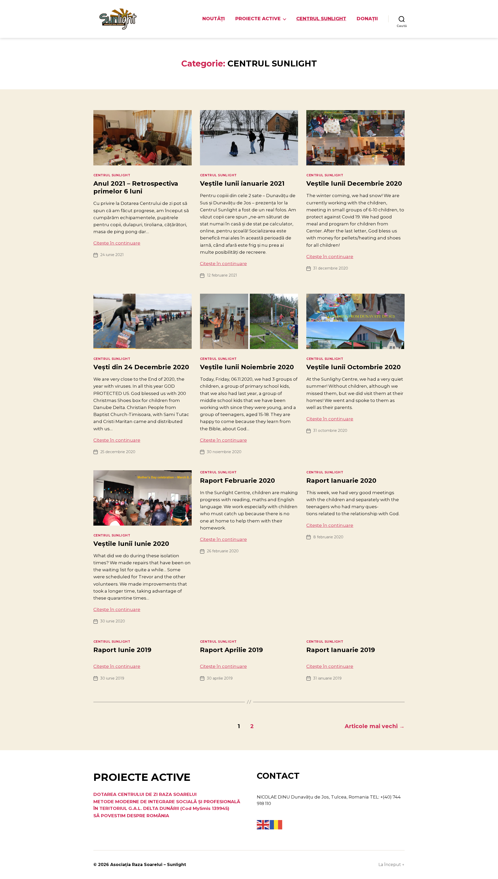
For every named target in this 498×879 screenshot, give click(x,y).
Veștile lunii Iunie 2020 (131, 543)
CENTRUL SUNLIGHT (321, 19)
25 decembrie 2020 (117, 451)
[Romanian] (276, 824)
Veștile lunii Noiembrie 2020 (247, 367)
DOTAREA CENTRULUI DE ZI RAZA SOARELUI (145, 794)
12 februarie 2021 (222, 275)
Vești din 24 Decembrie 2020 (141, 367)
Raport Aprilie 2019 (231, 650)
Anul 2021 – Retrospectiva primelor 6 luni (135, 187)
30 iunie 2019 (112, 678)
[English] (263, 824)
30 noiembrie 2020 (224, 451)
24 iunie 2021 (112, 254)
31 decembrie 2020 (330, 268)
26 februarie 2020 (223, 551)
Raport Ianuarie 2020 (341, 480)
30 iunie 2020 (112, 621)
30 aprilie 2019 (220, 678)
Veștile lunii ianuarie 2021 (242, 183)
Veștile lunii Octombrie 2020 (353, 367)
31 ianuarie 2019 (327, 678)
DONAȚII (367, 19)
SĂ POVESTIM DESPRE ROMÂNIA (131, 815)
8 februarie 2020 (328, 537)
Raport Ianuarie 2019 (340, 650)
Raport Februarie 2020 (237, 480)
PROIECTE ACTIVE (258, 19)
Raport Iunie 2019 (122, 650)
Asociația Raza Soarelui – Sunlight (148, 864)
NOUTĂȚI (213, 19)
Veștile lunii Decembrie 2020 (354, 183)
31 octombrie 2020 (330, 430)
